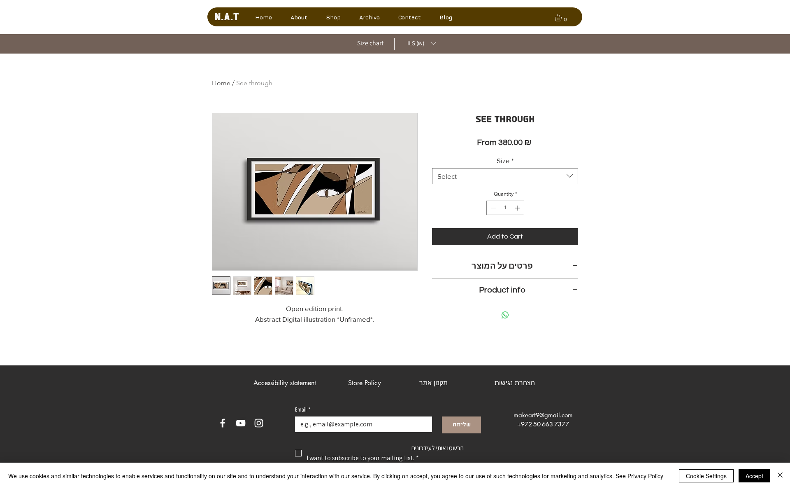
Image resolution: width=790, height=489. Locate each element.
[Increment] (518, 208)
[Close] (780, 475)
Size (505, 160)
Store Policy (364, 383)
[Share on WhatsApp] (505, 315)
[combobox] (505, 176)
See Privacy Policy (639, 476)
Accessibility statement (284, 383)
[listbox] (421, 43)
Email (303, 409)
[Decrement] (492, 208)
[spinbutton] (505, 208)
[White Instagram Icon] (259, 423)
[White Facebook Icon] (222, 423)
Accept (754, 476)
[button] (369, 17)
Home (221, 83)
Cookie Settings (706, 476)
